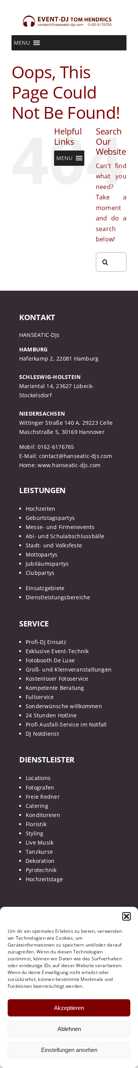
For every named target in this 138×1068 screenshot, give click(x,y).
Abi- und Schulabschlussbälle (65, 536)
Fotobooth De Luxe (50, 660)
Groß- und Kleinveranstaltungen (69, 669)
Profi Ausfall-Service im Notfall (66, 724)
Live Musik (39, 842)
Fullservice (40, 697)
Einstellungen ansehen (69, 1050)
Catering (37, 805)
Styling (35, 833)
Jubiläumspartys (47, 563)
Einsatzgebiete (45, 588)
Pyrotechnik (41, 870)
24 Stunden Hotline (51, 715)
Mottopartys (42, 554)
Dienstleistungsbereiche (58, 597)
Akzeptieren (69, 1008)
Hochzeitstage (44, 879)
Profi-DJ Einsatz (46, 642)
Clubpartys (40, 572)
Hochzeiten (40, 508)
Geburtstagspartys (50, 517)
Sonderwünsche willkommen (64, 706)
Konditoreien (43, 815)
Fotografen (40, 787)
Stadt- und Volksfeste (54, 545)
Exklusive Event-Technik (57, 651)
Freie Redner (43, 796)
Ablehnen (69, 1029)
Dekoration (40, 860)
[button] (126, 916)
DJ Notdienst (42, 733)
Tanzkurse (39, 851)
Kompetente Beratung (55, 687)
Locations (38, 778)
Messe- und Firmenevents (60, 527)
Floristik (36, 824)
